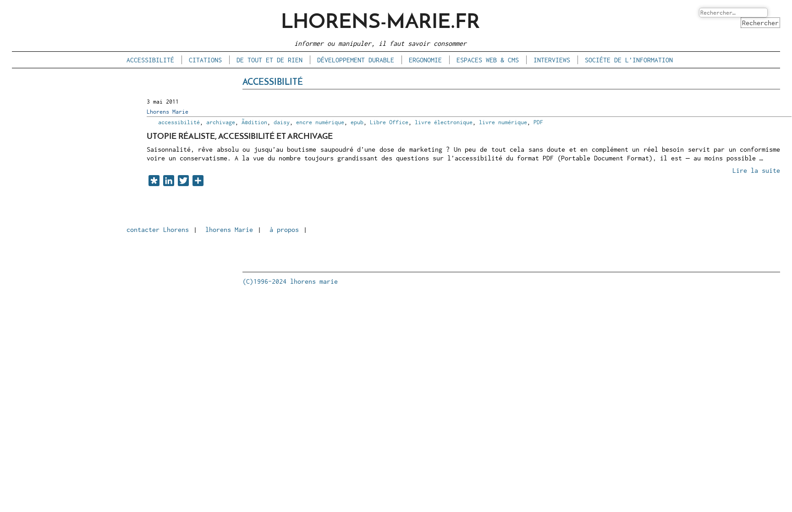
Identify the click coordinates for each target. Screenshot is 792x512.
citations (205, 60)
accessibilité (150, 60)
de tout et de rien (269, 60)
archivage (220, 122)
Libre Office (389, 122)
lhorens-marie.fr (380, 22)
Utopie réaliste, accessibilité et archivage (240, 137)
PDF (538, 122)
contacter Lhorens (157, 229)
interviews (552, 60)
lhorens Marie (229, 229)
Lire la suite (756, 170)
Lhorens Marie (167, 111)
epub (357, 122)
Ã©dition (254, 122)
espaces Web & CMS (487, 60)
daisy (282, 122)
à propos (284, 229)
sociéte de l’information (629, 60)
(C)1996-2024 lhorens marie (290, 281)
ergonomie (425, 60)
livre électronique (444, 122)
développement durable (355, 60)
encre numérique (320, 122)
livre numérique (503, 122)
